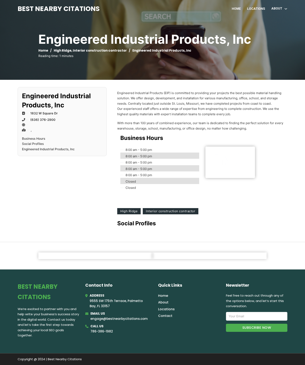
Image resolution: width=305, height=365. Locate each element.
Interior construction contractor (100, 50)
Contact (165, 315)
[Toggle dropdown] (285, 8)
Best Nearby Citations (59, 8)
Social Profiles (33, 144)
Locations (256, 9)
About (163, 302)
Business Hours (33, 139)
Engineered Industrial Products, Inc (48, 149)
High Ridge (62, 50)
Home (236, 9)
